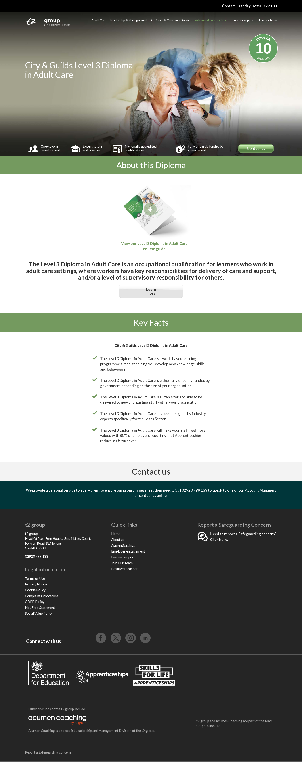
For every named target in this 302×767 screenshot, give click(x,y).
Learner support (244, 20)
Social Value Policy (39, 613)
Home (115, 534)
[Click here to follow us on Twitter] (116, 638)
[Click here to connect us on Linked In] (145, 638)
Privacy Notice (36, 584)
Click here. (219, 539)
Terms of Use (35, 578)
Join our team (267, 20)
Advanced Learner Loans (212, 20)
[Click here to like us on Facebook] (101, 638)
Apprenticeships (123, 545)
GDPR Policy (34, 602)
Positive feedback (124, 569)
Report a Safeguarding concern (48, 752)
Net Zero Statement (40, 608)
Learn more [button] (151, 291)
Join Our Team (122, 563)
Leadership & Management (128, 20)
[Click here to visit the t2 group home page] (52, 22)
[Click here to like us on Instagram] (130, 638)
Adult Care (98, 20)
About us (117, 540)
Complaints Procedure (41, 596)
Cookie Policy (35, 590)
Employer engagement (128, 551)
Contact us (256, 148)
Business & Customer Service (171, 20)
